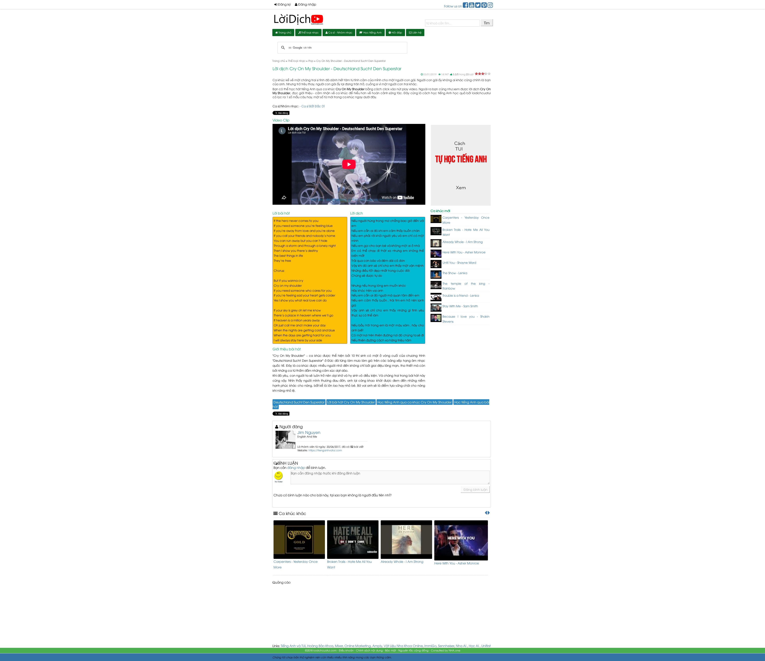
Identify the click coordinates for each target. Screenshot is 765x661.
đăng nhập (296, 467)
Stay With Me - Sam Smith (460, 306)
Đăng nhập (306, 4)
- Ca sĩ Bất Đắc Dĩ (312, 106)
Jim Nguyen (308, 432)
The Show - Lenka (454, 273)
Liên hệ (416, 32)
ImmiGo (430, 645)
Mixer (339, 645)
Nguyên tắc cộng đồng (413, 650)
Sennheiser (446, 645)
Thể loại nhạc (309, 32)
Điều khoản (346, 650)
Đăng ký (284, 4)
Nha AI (461, 645)
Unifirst (486, 645)
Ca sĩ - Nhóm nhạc (340, 32)
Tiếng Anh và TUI (293, 645)
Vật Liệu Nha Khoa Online (403, 645)
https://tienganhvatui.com (325, 450)
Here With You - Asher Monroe (463, 252)
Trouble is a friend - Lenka (460, 295)
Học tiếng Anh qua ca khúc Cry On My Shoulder (415, 402)
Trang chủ (284, 32)
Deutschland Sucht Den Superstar (299, 402)
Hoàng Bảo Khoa (320, 645)
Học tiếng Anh (372, 32)
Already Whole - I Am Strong (462, 242)
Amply (377, 645)
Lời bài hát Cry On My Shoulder (351, 402)
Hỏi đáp (396, 32)
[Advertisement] (382, 615)
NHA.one (454, 650)
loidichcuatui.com (324, 650)
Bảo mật (390, 650)
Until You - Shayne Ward (459, 262)
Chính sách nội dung (369, 650)
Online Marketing (357, 645)
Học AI (474, 645)
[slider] (483, 73)
